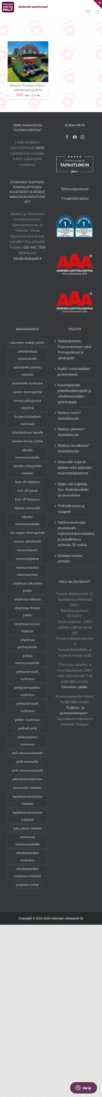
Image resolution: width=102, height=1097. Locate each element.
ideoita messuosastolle (27, 453)
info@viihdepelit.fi (27, 258)
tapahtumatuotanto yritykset (27, 816)
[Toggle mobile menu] (97, 11)
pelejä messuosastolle (27, 659)
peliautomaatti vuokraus (27, 707)
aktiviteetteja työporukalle (27, 355)
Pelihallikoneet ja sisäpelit (71, 509)
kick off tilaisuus (27, 499)
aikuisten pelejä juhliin (27, 343)
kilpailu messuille (27, 508)
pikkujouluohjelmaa (27, 779)
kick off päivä (27, 491)
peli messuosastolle (27, 753)
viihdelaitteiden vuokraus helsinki (27, 872)
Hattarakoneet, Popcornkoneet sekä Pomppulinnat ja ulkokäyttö (74, 349)
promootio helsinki (27, 788)
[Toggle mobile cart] (87, 11)
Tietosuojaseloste (75, 189)
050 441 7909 (34, 247)
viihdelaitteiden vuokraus (27, 856)
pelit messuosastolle (27, 770)
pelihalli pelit (27, 728)
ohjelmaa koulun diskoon (27, 627)
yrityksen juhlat (27, 885)
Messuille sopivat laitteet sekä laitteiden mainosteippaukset (75, 467)
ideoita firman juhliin (27, 441)
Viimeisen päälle (74, 687)
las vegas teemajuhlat (27, 533)
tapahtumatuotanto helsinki (27, 800)
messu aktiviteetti (27, 541)
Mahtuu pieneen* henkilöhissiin (71, 432)
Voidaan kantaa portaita (70, 558)
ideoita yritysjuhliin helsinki (27, 469)
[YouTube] (75, 137)
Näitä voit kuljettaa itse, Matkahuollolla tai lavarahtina (73, 489)
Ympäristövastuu (74, 198)
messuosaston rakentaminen (27, 571)
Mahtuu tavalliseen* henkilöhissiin (73, 448)
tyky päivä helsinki (27, 828)
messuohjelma (27, 559)
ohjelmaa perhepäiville (27, 643)
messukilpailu (27, 550)
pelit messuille (27, 762)
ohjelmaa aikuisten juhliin (27, 587)
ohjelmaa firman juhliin (27, 611)
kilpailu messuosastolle (27, 520)
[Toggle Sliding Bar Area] (97, 4)
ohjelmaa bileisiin (27, 599)
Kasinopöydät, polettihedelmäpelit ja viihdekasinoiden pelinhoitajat (74, 393)
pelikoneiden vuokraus (27, 740)
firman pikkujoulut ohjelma (27, 404)
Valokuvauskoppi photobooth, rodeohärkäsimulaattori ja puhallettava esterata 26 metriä (76, 533)
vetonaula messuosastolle (27, 840)
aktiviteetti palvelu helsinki (27, 371)
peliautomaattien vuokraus (27, 691)
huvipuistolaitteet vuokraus (27, 420)
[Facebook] (67, 137)
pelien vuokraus (27, 720)
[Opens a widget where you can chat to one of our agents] (83, 1088)
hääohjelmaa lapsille (27, 432)
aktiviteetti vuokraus (27, 383)
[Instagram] (82, 137)
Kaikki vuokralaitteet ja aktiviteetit (74, 371)
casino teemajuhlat (27, 392)
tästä (40, 147)
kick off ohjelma (27, 482)
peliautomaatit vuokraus (27, 675)
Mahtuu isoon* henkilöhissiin (69, 415)
